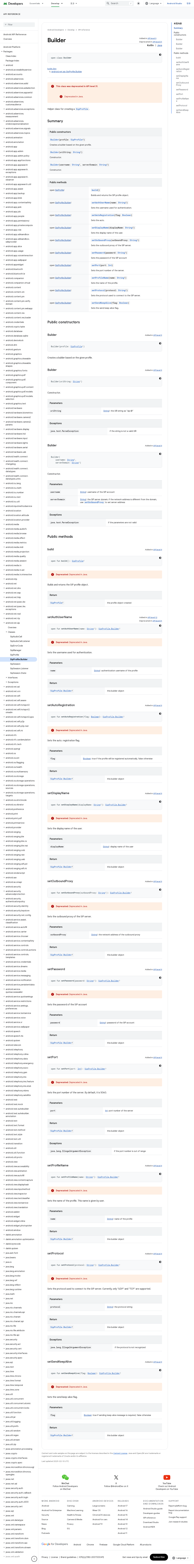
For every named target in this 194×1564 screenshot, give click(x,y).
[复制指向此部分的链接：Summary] (66, 121)
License (54, 1557)
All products (145, 1544)
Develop (55, 3)
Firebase (103, 1544)
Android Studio (174, 3)
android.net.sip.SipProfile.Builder (66, 71)
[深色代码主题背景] (160, 54)
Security (45, 1515)
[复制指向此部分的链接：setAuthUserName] (75, 617)
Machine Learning (75, 1510)
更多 (72, 3)
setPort (96, 265)
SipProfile (82, 109)
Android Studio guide (152, 1508)
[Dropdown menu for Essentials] (44, 3)
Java (159, 45)
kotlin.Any (52, 69)
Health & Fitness (74, 1515)
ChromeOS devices (101, 1515)
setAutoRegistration (103, 215)
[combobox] (119, 3)
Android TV (97, 1524)
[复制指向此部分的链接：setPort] (60, 1057)
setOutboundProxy (101, 240)
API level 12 (152, 617)
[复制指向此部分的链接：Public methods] (76, 537)
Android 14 (123, 1519)
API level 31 (157, 42)
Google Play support (178, 1517)
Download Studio (151, 1522)
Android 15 (123, 1515)
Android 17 (123, 1505)
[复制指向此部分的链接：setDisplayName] (72, 793)
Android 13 (122, 1524)
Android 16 (123, 1510)
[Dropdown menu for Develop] (63, 3)
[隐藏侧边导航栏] (34, 1559)
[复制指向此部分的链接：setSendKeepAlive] (74, 1362)
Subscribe (159, 1557)
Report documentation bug (179, 1511)
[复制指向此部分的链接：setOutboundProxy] (76, 881)
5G (68, 1528)
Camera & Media (74, 1519)
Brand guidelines (68, 1557)
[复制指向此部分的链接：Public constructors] (82, 322)
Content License (120, 1453)
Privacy (70, 1524)
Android (45, 1505)
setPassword (98, 252)
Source (45, 1519)
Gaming (71, 1505)
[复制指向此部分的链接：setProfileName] (71, 1165)
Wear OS (96, 1510)
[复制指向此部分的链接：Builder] (59, 335)
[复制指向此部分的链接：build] (56, 549)
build (95, 190)
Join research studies (178, 1521)
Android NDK (149, 1527)
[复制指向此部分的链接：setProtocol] (66, 1253)
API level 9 (152, 38)
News (44, 1524)
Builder (54, 139)
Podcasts (46, 1533)
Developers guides (151, 1513)
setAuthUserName (101, 202)
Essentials (35, 3)
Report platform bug (178, 1505)
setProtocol (98, 290)
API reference (12, 14)
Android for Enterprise (51, 1510)
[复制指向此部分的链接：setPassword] (68, 969)
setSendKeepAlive (101, 302)
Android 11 (122, 1533)
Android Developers (55, 30)
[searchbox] (19, 24)
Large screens (98, 1505)
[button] (18, 51)
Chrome (90, 1544)
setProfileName (100, 277)
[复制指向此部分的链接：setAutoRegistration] (77, 705)
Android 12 (123, 1528)
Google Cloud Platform (123, 1544)
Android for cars (99, 1519)
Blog (44, 1528)
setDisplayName (100, 227)
